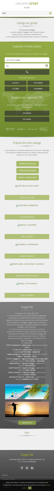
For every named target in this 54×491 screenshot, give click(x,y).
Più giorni (27, 119)
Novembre (38, 89)
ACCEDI (27, 8)
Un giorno (27, 113)
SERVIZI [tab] (5, 475)
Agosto (15, 83)
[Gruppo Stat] (27, 3)
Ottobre (15, 89)
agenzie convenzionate (27, 177)
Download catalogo (27, 164)
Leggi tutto (27, 423)
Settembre (38, 83)
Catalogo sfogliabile (27, 170)
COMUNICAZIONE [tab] (8, 479)
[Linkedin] (32, 468)
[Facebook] (22, 468)
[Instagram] (27, 468)
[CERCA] (27, 72)
